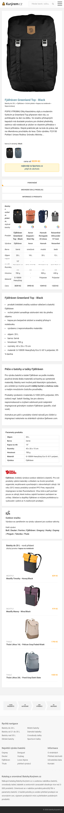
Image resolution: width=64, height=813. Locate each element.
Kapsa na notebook (43, 103)
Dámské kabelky (34, 732)
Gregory (40, 530)
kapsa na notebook (26, 548)
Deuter (14, 530)
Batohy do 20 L (10, 103)
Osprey (56, 530)
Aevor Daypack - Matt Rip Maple (30, 236)
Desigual (21, 753)
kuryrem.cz (58, 810)
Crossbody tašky (34, 735)
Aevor (30, 243)
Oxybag (20, 756)
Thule (26, 534)
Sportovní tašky (34, 739)
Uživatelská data (55, 760)
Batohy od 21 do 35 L (11, 732)
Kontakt (51, 764)
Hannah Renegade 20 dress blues (43, 236)
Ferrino (21, 530)
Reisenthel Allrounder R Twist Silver (55, 236)
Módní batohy (33, 728)
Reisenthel (55, 243)
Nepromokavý (10, 106)
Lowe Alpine (22, 760)
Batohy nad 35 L (9, 735)
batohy (51, 810)
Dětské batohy (8, 739)
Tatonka (18, 534)
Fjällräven (20, 103)
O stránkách (53, 753)
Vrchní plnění (30, 103)
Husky (48, 530)
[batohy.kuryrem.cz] (15, 4)
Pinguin (10, 534)
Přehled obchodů (55, 756)
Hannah (43, 243)
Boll (7, 530)
